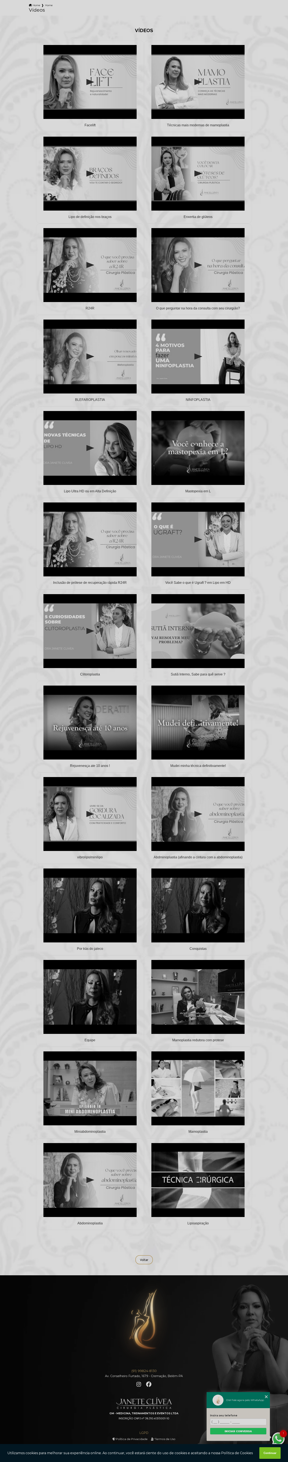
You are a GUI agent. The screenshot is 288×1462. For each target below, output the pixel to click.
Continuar (270, 1453)
